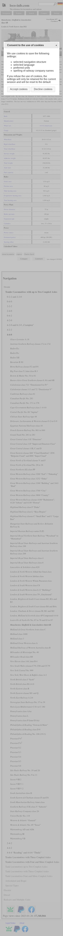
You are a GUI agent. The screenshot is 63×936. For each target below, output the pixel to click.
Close (56, 45)
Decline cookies (43, 89)
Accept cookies (18, 89)
